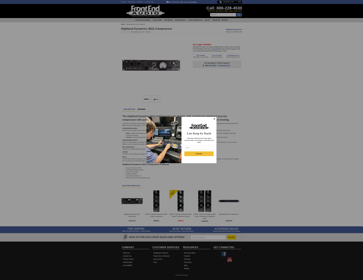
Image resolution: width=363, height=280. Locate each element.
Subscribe (199, 154)
